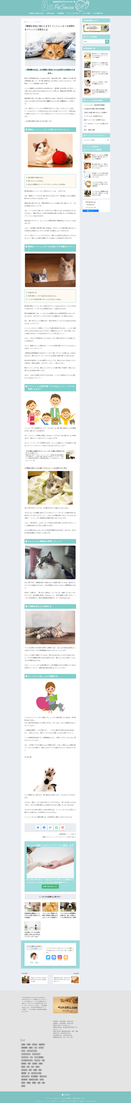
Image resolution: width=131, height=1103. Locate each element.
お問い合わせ (50, 13)
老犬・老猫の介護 (89, 130)
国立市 (23, 1066)
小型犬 (37, 1066)
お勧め (28, 1044)
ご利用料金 (60, 13)
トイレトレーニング (32, 1050)
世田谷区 (24, 1063)
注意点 (35, 1070)
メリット (63, 837)
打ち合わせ (24, 1070)
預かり (74, 837)
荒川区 (23, 1082)
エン (36, 1047)
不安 (43, 1060)
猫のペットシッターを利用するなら (94, 120)
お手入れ (35, 1044)
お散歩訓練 (24, 1047)
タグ (83, 1098)
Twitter (48, 960)
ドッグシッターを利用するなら (93, 116)
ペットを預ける (71, 834)
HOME (67, 1095)
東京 (30, 1070)
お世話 (23, 1044)
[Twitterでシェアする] (38, 827)
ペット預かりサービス (27, 1060)
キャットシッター (53, 837)
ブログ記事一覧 (97, 13)
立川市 (41, 1079)
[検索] (107, 42)
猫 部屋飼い (34, 1076)
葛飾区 (28, 1082)
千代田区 (35, 1063)
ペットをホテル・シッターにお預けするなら (96, 125)
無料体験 (24, 1073)
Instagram (59, 960)
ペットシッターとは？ (73, 13)
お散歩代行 (41, 1044)
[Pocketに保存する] (62, 827)
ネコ (31, 1057)
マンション (37, 1060)
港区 (40, 1070)
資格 (43, 1082)
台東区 (40, 1063)
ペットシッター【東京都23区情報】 (94, 105)
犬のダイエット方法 (36, 1073)
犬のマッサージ (25, 1076)
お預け (30, 1047)
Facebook (54, 960)
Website (66, 960)
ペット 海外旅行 (39, 1057)
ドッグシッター (36, 1054)
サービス (41, 1047)
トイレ (23, 1050)
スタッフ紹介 (86, 13)
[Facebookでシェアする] (44, 827)
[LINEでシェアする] (56, 827)
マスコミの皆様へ (66, 1098)
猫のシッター (43, 1076)
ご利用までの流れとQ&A (36, 13)
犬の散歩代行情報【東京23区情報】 (94, 109)
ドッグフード (25, 1057)
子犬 (32, 1066)
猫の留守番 (24, 1079)
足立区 (23, 1086)
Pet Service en (91, 202)
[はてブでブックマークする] (50, 827)
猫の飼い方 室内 (33, 1079)
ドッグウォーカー (26, 1054)
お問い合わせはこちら (50, 886)
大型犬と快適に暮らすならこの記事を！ (96, 112)
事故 (29, 1063)
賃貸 (39, 1082)
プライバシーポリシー (53, 1098)
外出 (28, 1066)
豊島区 (34, 1082)
